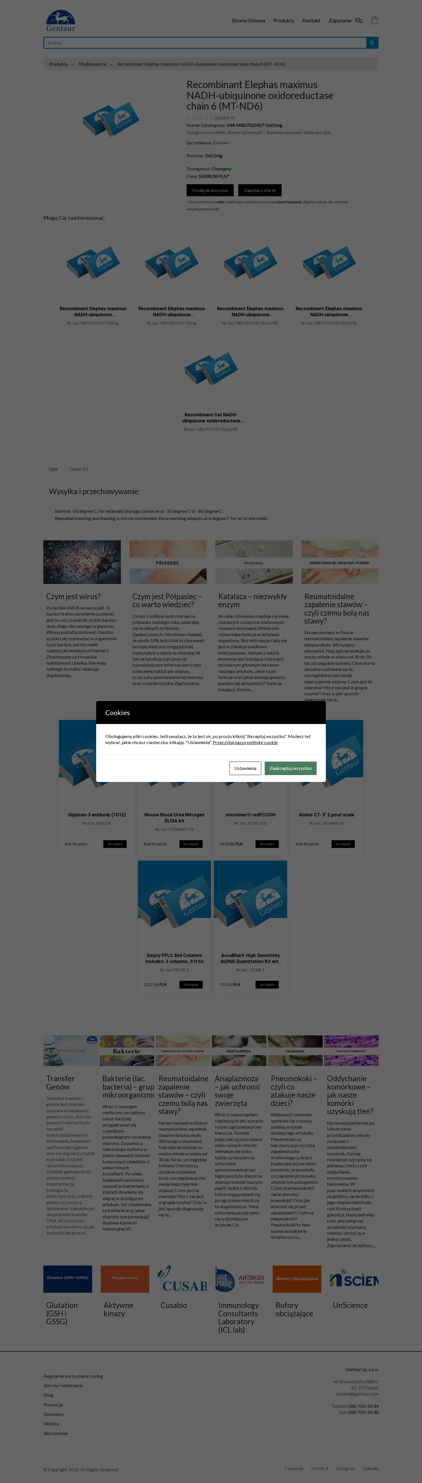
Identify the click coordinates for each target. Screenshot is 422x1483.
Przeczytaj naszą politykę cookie (245, 742)
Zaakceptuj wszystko (291, 768)
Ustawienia (245, 768)
